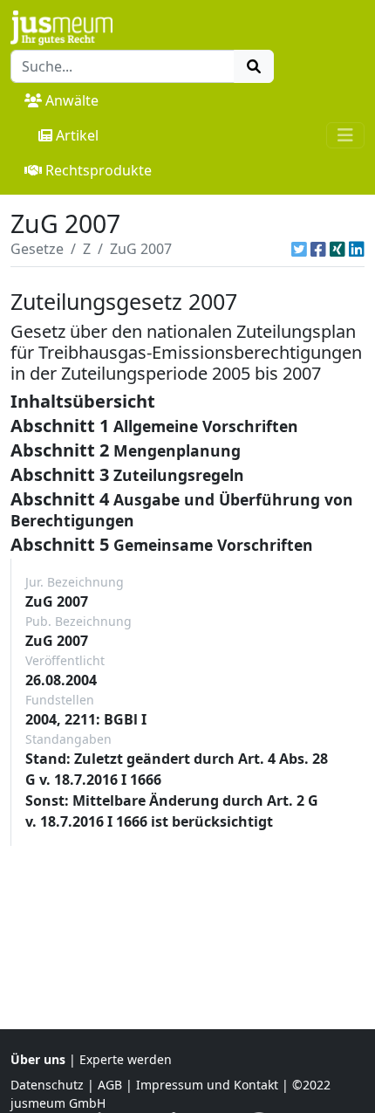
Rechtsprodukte (98, 170)
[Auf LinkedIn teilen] (357, 248)
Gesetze (37, 248)
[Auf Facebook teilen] (318, 248)
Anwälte (72, 100)
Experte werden (125, 1059)
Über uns (37, 1059)
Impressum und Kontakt (207, 1084)
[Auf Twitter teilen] (299, 248)
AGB (110, 1084)
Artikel (77, 135)
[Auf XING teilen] (337, 248)
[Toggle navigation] (345, 135)
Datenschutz (47, 1084)
